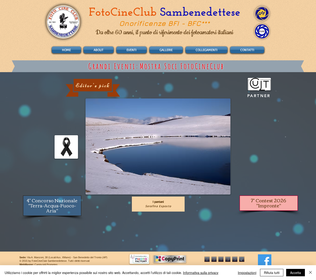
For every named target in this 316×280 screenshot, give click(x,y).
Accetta (295, 272)
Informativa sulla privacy (200, 272)
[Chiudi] (310, 272)
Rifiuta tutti (271, 272)
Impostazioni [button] (247, 272)
